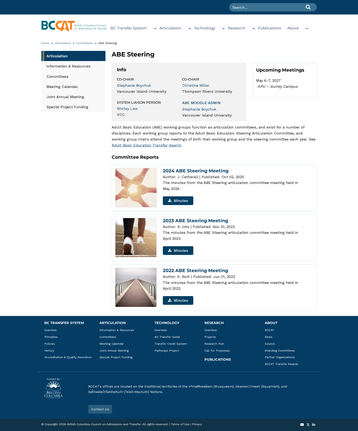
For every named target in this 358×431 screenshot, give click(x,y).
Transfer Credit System (171, 343)
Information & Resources (68, 66)
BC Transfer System (128, 28)
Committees (84, 43)
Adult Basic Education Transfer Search (146, 145)
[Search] (308, 7)
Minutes (181, 200)
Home (45, 43)
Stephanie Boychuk (134, 85)
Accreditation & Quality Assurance (68, 357)
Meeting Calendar (62, 86)
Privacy (197, 424)
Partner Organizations (280, 357)
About (293, 28)
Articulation (170, 28)
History (49, 350)
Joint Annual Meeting (65, 97)
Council (270, 343)
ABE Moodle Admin (201, 103)
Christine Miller (195, 85)
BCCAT (269, 330)
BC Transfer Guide (167, 337)
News (268, 337)
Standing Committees (280, 350)
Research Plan (214, 343)
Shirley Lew (127, 108)
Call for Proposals (217, 350)
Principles (51, 337)
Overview (50, 330)
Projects (210, 337)
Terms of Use (180, 424)
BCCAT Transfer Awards (281, 364)
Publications (269, 28)
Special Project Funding (67, 107)
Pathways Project (167, 350)
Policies (49, 343)
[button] (302, 425)
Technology (204, 28)
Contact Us (100, 409)
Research (236, 28)
